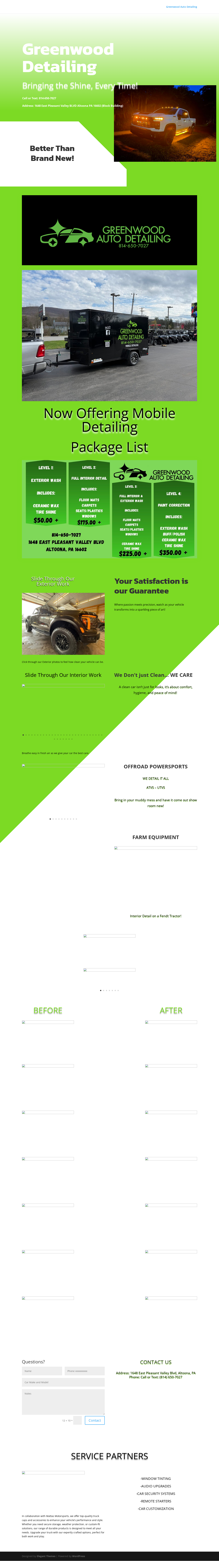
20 (78, 643)
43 (80, 647)
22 (84, 643)
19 (75, 643)
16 (66, 643)
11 (52, 643)
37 (63, 647)
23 (87, 643)
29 (40, 647)
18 (72, 643)
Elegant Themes (46, 1556)
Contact (95, 1420)
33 (51, 647)
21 (81, 643)
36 (60, 647)
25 (93, 643)
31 (45, 647)
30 (42, 647)
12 (55, 643)
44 (83, 647)
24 (90, 643)
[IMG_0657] (155, 848)
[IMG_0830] (63, 766)
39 (69, 647)
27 (98, 643)
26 (95, 643)
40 (72, 647)
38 (66, 647)
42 (77, 647)
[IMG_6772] (63, 686)
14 (61, 643)
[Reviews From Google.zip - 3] (109, 970)
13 (58, 643)
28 (101, 643)
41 (74, 647)
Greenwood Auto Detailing (181, 7)
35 (57, 647)
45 (86, 647)
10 (49, 643)
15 (64, 643)
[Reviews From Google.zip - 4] (109, 936)
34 (54, 647)
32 (48, 647)
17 (69, 643)
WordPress (78, 1556)
